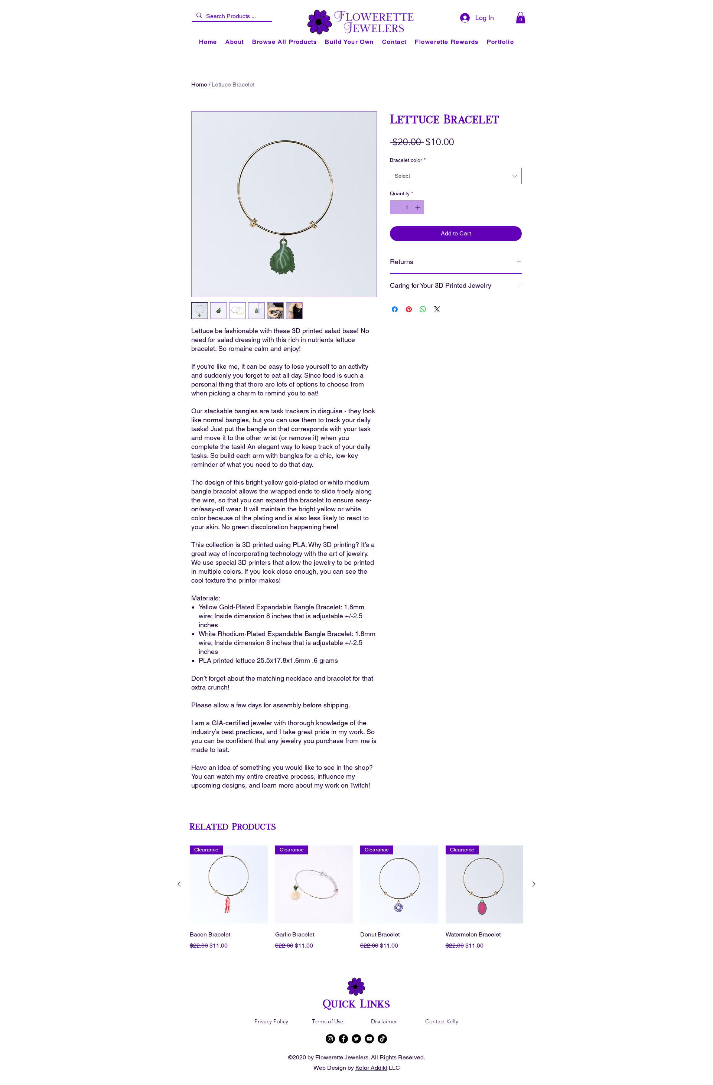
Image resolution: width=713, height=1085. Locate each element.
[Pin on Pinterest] (408, 309)
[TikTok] (382, 1038)
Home (199, 84)
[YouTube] (369, 1038)
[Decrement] (395, 207)
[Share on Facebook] (394, 309)
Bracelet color (408, 160)
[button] (520, 17)
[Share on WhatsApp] (423, 309)
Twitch (359, 785)
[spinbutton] (407, 207)
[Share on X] (437, 309)
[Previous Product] (179, 884)
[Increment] (418, 207)
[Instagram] (330, 1038)
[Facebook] (343, 1038)
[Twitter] (356, 1038)
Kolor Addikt (371, 1067)
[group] (356, 903)
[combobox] (456, 176)
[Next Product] (534, 884)
